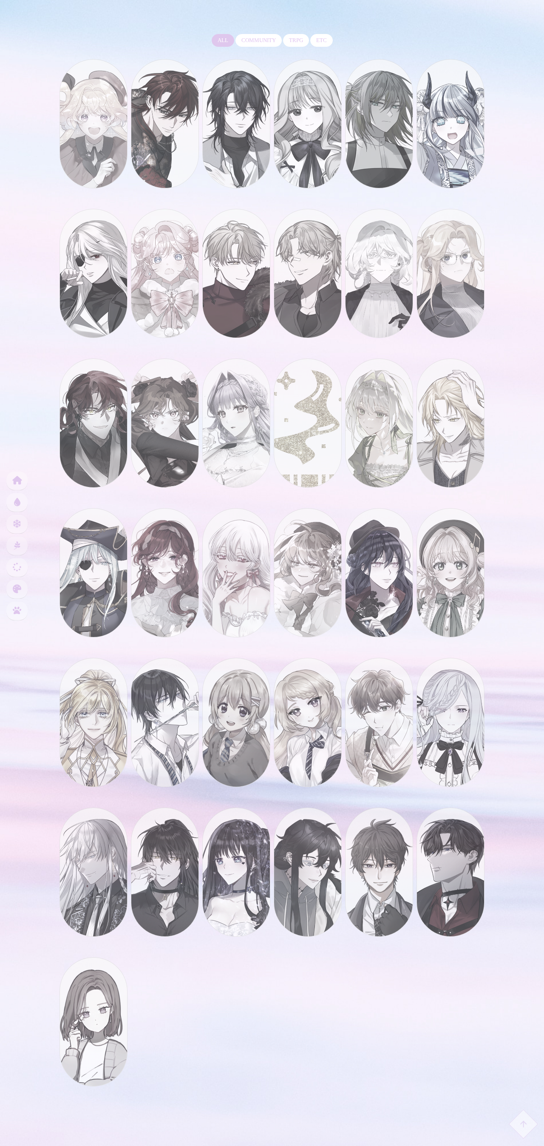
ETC (321, 40)
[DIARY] (16, 503)
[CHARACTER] (16, 524)
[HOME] (16, 481)
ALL (223, 40)
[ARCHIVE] (16, 568)
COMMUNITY (258, 40)
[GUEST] (16, 611)
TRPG (296, 40)
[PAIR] (16, 546)
